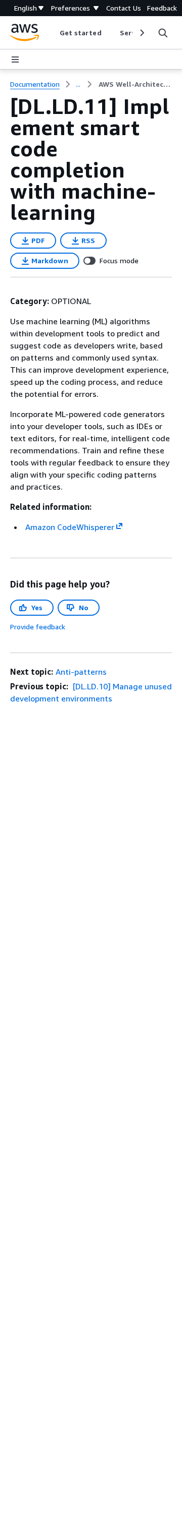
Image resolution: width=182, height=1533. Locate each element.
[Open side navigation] (15, 59)
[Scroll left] (52, 33)
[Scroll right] (141, 33)
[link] (135, 84)
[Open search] (163, 33)
